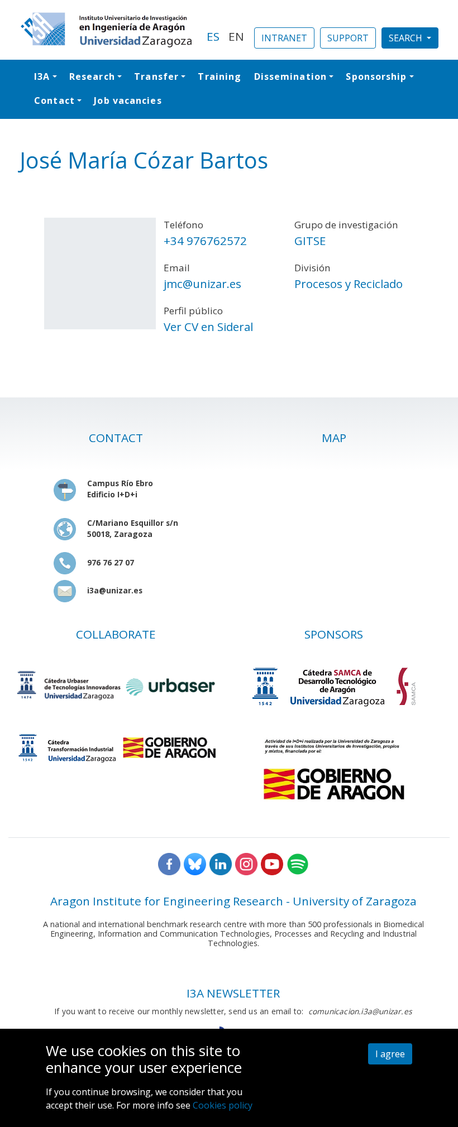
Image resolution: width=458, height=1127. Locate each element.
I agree (390, 1054)
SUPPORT (348, 38)
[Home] (106, 30)
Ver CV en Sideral (208, 326)
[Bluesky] (195, 863)
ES (213, 36)
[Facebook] (169, 863)
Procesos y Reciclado (348, 283)
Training (219, 76)
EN (236, 36)
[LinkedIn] (220, 863)
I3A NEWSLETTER (233, 993)
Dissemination (290, 76)
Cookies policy (222, 1105)
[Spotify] (298, 863)
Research (92, 76)
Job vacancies (127, 100)
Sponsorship (376, 76)
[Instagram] (246, 863)
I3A (42, 76)
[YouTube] (272, 863)
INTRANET (284, 38)
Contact (54, 100)
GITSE (310, 240)
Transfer (156, 76)
